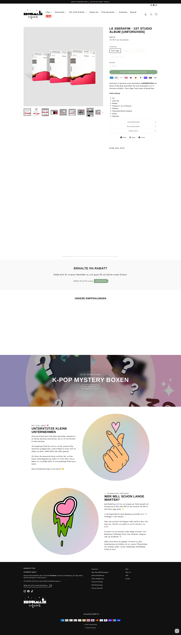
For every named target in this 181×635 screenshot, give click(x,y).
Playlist (59, 449)
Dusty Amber (127, 51)
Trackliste (133, 131)
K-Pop (48, 12)
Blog (127, 569)
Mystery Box (94, 12)
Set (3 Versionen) (117, 56)
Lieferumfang (133, 122)
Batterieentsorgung (97, 585)
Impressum (95, 569)
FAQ (127, 575)
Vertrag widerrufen (97, 588)
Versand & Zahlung (97, 582)
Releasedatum (133, 126)
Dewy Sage (115, 51)
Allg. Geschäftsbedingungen (100, 572)
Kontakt (128, 579)
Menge (112, 63)
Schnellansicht (39, 334)
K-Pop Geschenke (108, 12)
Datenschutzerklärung (98, 575)
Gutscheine (123, 12)
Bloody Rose (140, 51)
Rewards (133, 12)
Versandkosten (124, 40)
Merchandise (60, 12)
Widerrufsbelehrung (98, 579)
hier (117, 256)
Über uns (128, 572)
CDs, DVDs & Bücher (77, 12)
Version (113, 47)
